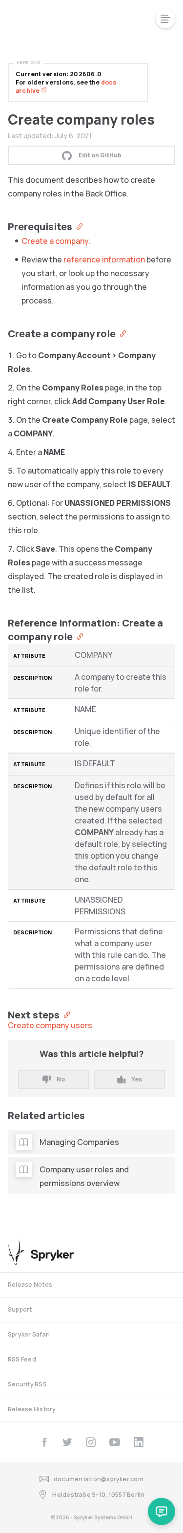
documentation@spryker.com (98, 1479)
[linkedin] (138, 1442)
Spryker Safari (29, 1334)
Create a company (54, 241)
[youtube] (114, 1442)
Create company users (50, 1025)
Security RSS (27, 1384)
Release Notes (30, 1284)
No (61, 1079)
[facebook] (44, 1442)
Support (20, 1309)
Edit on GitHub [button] (100, 155)
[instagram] (91, 1442)
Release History (32, 1409)
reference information (104, 259)
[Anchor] (77, 226)
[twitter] (67, 1442)
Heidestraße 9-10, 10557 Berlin (98, 1494)
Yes (136, 1079)
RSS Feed (22, 1359)
